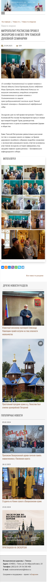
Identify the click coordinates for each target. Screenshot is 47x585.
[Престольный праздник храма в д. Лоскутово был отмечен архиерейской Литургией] (23, 370)
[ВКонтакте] (2, 267)
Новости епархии (29, 22)
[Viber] (12, 267)
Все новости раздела (34, 275)
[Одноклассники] (6, 267)
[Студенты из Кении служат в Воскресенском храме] (23, 483)
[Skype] (19, 267)
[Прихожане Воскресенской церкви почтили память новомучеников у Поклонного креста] (23, 439)
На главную (6, 22)
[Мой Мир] (9, 267)
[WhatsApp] (16, 267)
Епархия (34, 574)
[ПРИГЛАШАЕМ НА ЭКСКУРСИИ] (23, 527)
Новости (16, 22)
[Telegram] (22, 267)
